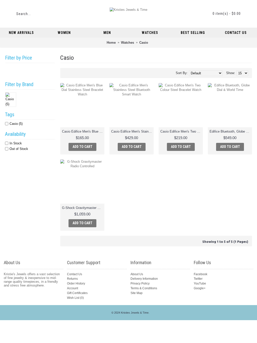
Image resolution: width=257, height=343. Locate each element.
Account (72, 288)
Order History (76, 283)
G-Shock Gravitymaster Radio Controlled (83, 208)
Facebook (200, 274)
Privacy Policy (140, 283)
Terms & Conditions (144, 288)
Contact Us (74, 274)
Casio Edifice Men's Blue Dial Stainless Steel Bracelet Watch (83, 131)
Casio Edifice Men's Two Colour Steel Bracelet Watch (181, 131)
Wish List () (75, 298)
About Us (137, 274)
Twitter (198, 278)
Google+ (200, 288)
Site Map (137, 293)
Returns (72, 278)
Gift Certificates (77, 293)
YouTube (200, 283)
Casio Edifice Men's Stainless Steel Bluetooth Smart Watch (132, 131)
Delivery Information (144, 278)
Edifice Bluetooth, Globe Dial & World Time (231, 131)
